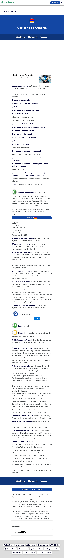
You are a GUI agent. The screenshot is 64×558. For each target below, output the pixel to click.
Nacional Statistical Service (23, 131)
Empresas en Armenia (22, 263)
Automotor (43, 545)
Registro (20, 545)
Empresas (24, 549)
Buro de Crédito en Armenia (22, 431)
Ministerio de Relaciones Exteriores (26, 110)
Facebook (18, 527)
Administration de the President (25, 103)
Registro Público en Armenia (24, 305)
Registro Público (52, 549)
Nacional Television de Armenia (25, 137)
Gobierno (9, 2)
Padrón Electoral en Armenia (22, 441)
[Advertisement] (32, 55)
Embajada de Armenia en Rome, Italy (27, 151)
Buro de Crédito (45, 553)
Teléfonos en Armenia (25, 193)
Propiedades (11, 549)
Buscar (56, 2)
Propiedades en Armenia (23, 271)
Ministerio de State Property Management (29, 127)
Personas (31, 545)
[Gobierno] (61, 2)
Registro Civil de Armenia (22, 252)
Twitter (17, 533)
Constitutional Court (21, 144)
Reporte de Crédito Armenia (22, 416)
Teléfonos (9, 545)
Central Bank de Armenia (23, 134)
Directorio (34, 37)
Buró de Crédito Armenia (22, 348)
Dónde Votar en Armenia (23, 340)
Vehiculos (56, 545)
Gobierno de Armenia (20, 86)
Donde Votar (30, 553)
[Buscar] (52, 2)
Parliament (17, 107)
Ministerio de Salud (20, 114)
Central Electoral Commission (24, 141)
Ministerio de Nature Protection (25, 124)
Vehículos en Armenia (22, 290)
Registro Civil (37, 549)
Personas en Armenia (22, 244)
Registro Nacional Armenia (24, 238)
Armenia (15, 184)
